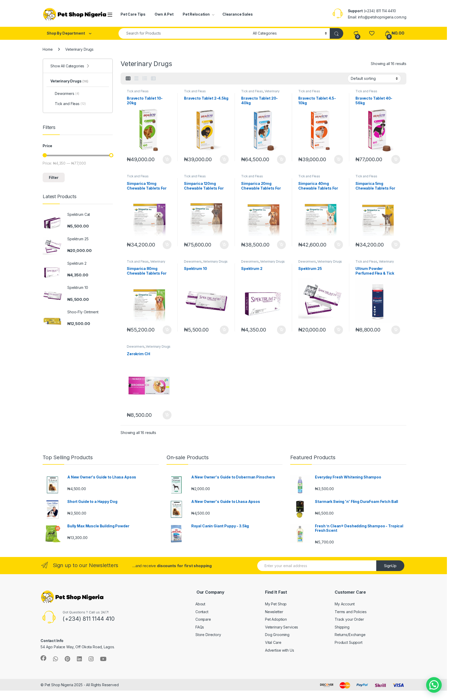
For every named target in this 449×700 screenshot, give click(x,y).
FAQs (199, 627)
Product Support (348, 642)
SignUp (390, 565)
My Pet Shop (276, 604)
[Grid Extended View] (136, 78)
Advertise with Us (279, 650)
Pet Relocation (196, 14)
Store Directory (208, 634)
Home (47, 49)
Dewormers (193, 261)
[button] (434, 685)
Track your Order (349, 619)
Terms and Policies (350, 612)
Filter (53, 177)
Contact (201, 612)
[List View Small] (153, 78)
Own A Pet (164, 14)
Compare (203, 619)
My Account (345, 604)
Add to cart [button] (167, 159)
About (200, 604)
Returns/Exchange (350, 634)
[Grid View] (128, 78)
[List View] (144, 78)
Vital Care (273, 642)
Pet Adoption (276, 619)
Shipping (342, 627)
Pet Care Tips (133, 14)
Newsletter (274, 612)
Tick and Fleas (138, 91)
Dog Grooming (277, 634)
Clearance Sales (237, 14)
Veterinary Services (281, 627)
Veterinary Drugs (215, 261)
